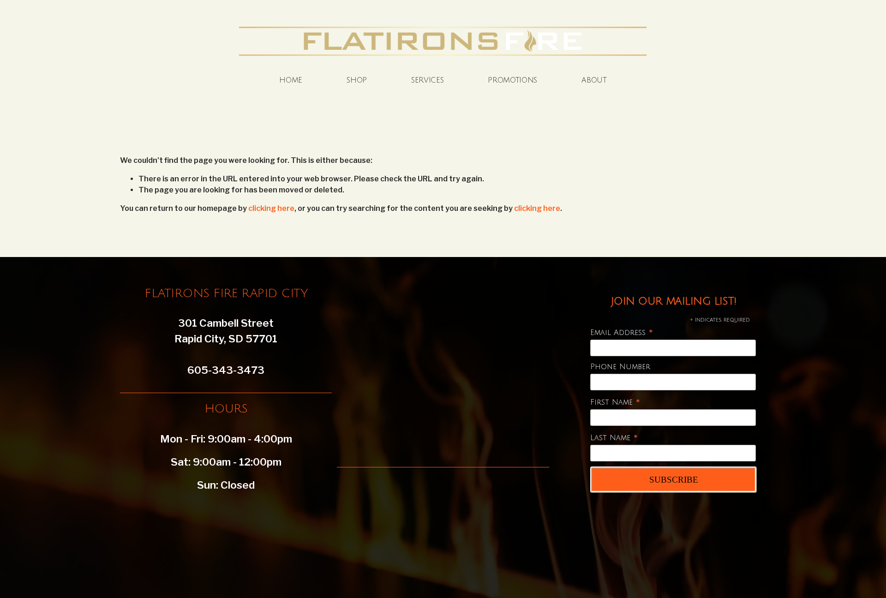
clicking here (271, 208)
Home (290, 80)
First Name (615, 402)
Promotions (512, 80)
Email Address (621, 333)
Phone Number (620, 367)
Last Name (614, 438)
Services (427, 80)
